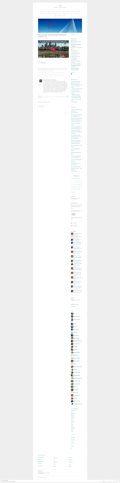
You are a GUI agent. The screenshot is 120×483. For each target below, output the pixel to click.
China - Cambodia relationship (45, 69)
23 (79, 186)
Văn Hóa (64, 13)
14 (76, 184)
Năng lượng (41, 13)
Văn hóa (70, 466)
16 (79, 184)
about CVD (42, 11)
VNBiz (46, 11)
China (39, 69)
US (71, 444)
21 (76, 186)
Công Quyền (50, 13)
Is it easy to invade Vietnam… (78, 278)
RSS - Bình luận (74, 225)
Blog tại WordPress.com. (42, 477)
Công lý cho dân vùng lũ (77, 292)
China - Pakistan (64, 69)
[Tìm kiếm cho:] (75, 34)
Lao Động (63, 11)
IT (72, 13)
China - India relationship (56, 69)
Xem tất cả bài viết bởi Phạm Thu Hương (55, 91)
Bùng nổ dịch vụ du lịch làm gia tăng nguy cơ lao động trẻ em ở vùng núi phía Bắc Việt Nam (76, 142)
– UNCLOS (72, 93)
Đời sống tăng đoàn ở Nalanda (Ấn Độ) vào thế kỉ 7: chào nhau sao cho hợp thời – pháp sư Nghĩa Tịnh (76, 120)
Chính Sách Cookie (12, 481)
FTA (70, 13)
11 (71, 184)
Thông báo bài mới (74, 203)
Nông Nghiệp (58, 11)
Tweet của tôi (73, 306)
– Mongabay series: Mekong (75, 94)
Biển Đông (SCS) (46, 68)
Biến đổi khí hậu (40, 461)
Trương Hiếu (76, 263)
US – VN (67, 13)
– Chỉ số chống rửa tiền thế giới (76, 96)
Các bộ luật (40, 465)
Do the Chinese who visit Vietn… (78, 253)
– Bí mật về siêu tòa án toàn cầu (76, 97)
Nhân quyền (55, 13)
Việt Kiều (49, 11)
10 (81, 182)
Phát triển (76, 13)
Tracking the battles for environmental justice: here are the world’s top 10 (45, 97)
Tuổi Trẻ (60, 13)
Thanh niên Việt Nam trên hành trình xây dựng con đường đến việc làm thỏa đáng (76, 132)
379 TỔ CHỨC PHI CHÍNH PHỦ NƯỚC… (77, 287)
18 (71, 186)
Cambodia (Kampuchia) (54, 68)
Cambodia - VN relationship (63, 68)
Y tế (71, 448)
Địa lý (46, 13)
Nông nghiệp (73, 437)
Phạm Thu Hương (46, 38)
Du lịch (54, 464)
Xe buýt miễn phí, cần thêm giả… (77, 244)
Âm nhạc (39, 459)
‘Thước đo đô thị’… (77, 240)
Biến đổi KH (73, 11)
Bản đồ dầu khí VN (74, 59)
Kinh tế (70, 457)
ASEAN (80, 13)
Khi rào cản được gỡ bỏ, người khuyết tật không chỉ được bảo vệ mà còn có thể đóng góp (76, 137)
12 (73, 184)
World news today (73, 38)
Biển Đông (68, 11)
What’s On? (73, 72)
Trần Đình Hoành (76, 233)
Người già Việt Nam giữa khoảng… (78, 265)
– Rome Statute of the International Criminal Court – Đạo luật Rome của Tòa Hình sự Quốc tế (76, 90)
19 (73, 186)
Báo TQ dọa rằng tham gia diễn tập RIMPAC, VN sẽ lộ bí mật (61, 96)
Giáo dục (53, 11)
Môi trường (78, 11)
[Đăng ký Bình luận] (71, 225)
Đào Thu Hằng (76, 239)
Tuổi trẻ (70, 464)
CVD (60, 5)
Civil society (55, 457)
